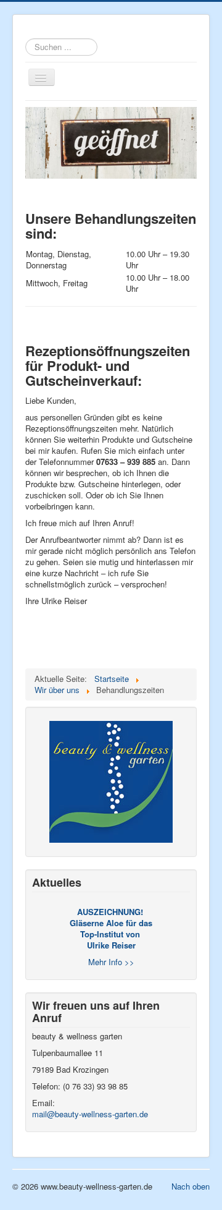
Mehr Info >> (111, 962)
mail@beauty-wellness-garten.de (90, 1114)
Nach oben (190, 1186)
